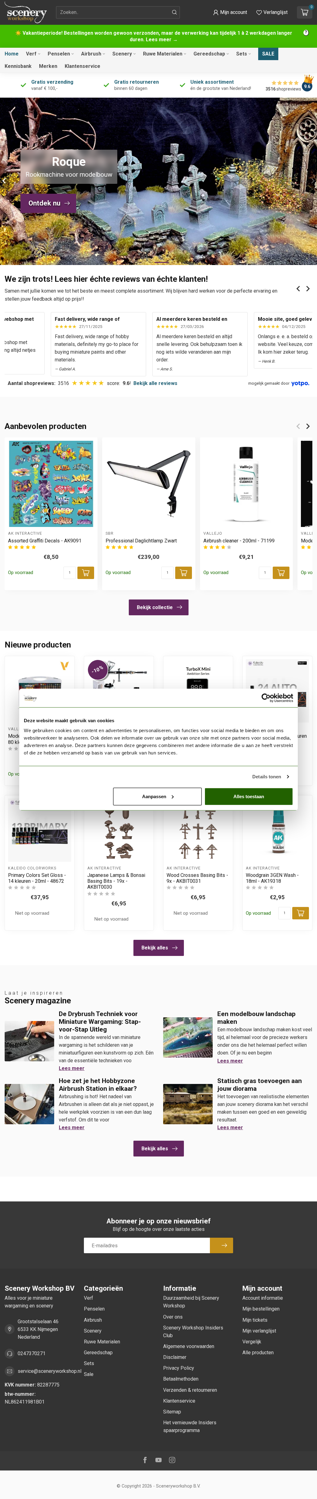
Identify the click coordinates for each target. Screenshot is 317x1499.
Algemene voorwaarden (188, 1346)
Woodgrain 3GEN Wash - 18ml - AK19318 (272, 878)
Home (12, 54)
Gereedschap (209, 54)
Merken (48, 66)
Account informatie (262, 1298)
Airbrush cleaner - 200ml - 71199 (239, 541)
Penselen (59, 54)
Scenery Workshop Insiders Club (193, 1331)
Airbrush (91, 54)
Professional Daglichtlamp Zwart (141, 541)
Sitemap (172, 1412)
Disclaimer (174, 1357)
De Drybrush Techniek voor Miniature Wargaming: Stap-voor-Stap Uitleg (100, 1021)
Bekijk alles (154, 948)
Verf (31, 54)
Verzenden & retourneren (190, 1390)
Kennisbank (18, 66)
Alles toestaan (248, 796)
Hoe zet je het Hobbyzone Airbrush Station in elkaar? (98, 1084)
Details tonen (266, 776)
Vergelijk (251, 1342)
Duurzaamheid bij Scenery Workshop (191, 1302)
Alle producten (258, 1352)
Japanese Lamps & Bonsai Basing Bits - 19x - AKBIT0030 (116, 881)
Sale (268, 54)
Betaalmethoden (180, 1379)
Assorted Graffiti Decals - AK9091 (44, 541)
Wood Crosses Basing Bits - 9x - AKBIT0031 (197, 878)
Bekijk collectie (155, 607)
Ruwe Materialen (162, 54)
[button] (230, 12)
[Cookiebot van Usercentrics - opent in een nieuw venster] (266, 698)
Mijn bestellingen (261, 1309)
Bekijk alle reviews (155, 383)
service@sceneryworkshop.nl (49, 1371)
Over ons (173, 1317)
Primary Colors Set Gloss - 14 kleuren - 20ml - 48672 (37, 878)
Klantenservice (82, 66)
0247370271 (32, 1353)
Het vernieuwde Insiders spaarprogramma (189, 1426)
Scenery (122, 54)
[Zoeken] (174, 12)
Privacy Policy (178, 1368)
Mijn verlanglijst (259, 1331)
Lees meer (72, 1068)
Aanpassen (154, 796)
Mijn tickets (254, 1320)
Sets (241, 54)
